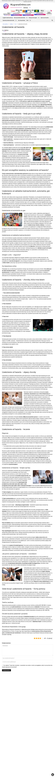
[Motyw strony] (52, 774)
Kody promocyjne (33, 17)
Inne (27, 20)
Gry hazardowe (21, 20)
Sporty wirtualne (45, 17)
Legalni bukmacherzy (8, 17)
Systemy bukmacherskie (8, 20)
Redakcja (6, 30)
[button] (52, 20)
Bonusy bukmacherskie (19, 17)
